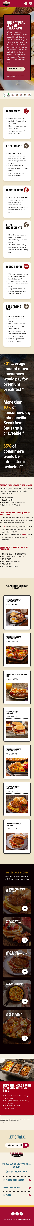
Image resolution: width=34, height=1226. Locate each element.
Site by (23, 1220)
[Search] (25, 3)
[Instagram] (21, 1214)
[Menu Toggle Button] (30, 3)
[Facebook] (13, 1214)
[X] (17, 1214)
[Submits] (26, 1145)
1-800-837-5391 (21, 1171)
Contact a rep (15, 69)
